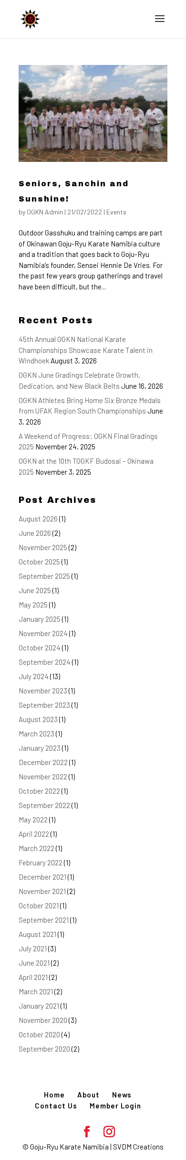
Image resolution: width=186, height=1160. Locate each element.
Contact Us (56, 1105)
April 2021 (33, 977)
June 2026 (35, 533)
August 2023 (38, 719)
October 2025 (39, 561)
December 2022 (43, 762)
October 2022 (39, 791)
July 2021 (33, 948)
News (122, 1094)
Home (54, 1094)
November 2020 (43, 1020)
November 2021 (42, 891)
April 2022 (34, 834)
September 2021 (44, 919)
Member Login (115, 1105)
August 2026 (38, 518)
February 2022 (40, 862)
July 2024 (34, 676)
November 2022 (43, 776)
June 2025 (35, 590)
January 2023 (40, 748)
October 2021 (39, 905)
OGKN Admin (45, 212)
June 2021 (34, 962)
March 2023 (36, 733)
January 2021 (39, 1005)
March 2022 (36, 848)
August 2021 (37, 934)
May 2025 (33, 604)
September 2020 (44, 1048)
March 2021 (36, 991)
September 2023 (44, 705)
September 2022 (44, 805)
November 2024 (43, 633)
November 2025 (43, 547)
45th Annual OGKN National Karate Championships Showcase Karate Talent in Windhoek (86, 350)
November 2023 (43, 690)
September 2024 (45, 662)
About (88, 1094)
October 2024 (40, 647)
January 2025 (40, 619)
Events (116, 212)
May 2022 (33, 819)
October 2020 (39, 1034)
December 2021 (42, 877)
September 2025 (44, 576)
